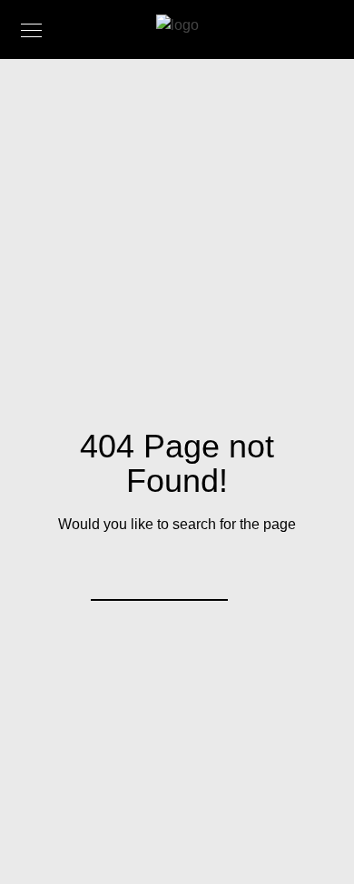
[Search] (202, 575)
